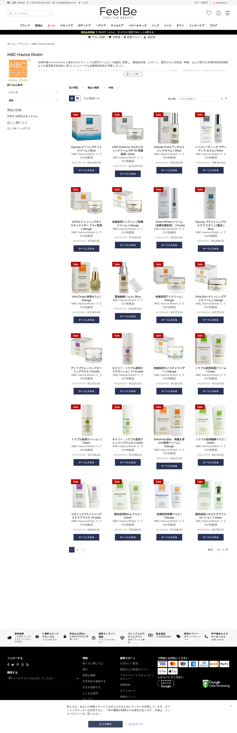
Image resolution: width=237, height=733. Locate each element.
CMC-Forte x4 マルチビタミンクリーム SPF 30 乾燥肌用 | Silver (127, 150)
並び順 (172, 98)
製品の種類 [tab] (93, 87)
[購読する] (77, 678)
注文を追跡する (92, 687)
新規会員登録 (88, 32)
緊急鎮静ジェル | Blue (128, 296)
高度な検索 (89, 675)
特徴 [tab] (111, 87)
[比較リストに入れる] (103, 170)
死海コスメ (133, 37)
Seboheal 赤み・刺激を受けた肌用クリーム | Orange (169, 443)
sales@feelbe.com (66, 2)
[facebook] (8, 665)
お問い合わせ (18, 2)
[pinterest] (18, 665)
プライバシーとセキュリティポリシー (137, 677)
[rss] (27, 665)
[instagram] (22, 665)
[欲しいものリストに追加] (69, 170)
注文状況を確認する (94, 681)
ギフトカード (128, 690)
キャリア (88, 699)
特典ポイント (128, 696)
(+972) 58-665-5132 (39, 2)
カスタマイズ (135, 724)
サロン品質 (98, 37)
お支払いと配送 (129, 663)
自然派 (116, 37)
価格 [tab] (11, 100)
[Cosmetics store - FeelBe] (118, 13)
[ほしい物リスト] (209, 13)
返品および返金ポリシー (134, 669)
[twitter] (12, 665)
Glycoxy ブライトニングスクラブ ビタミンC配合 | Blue (210, 225)
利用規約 (125, 684)
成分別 (151, 37)
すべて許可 (105, 724)
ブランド (23, 43)
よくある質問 (90, 693)
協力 (85, 669)
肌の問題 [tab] (73, 87)
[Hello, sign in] (218, 14)
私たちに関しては (93, 663)
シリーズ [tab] (13, 92)
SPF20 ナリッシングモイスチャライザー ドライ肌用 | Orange (86, 225)
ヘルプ (84, 2)
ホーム (11, 43)
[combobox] (30, 13)
